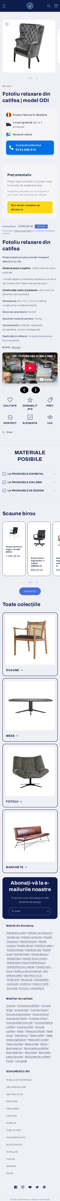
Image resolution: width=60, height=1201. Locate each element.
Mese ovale (31, 1044)
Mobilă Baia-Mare (17, 962)
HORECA (25, 984)
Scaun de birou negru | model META (14, 549)
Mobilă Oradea (43, 945)
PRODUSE (27, 979)
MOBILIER (13, 979)
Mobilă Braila (33, 950)
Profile (9, 1173)
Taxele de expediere (22, 231)
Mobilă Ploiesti (15, 950)
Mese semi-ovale (38, 1039)
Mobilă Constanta (31, 937)
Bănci (43, 1044)
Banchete (31, 1052)
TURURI (10, 1159)
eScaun (16, 347)
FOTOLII (12, 801)
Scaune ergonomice (18, 1014)
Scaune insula (39, 1010)
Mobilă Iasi (13, 937)
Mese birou (21, 1035)
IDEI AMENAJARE (16, 1087)
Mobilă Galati (25, 945)
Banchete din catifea (37, 1057)
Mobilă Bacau (39, 954)
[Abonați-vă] (47, 911)
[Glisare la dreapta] (37, 78)
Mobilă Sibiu (14, 958)
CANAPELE (37, 988)
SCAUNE (12, 670)
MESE (10, 735)
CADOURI (12, 984)
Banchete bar (14, 1052)
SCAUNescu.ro (25, 1199)
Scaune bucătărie (28, 1005)
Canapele (21, 1061)
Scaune (10, 1005)
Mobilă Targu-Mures (35, 958)
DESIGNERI (41, 979)
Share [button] (9, 432)
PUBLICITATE (40, 984)
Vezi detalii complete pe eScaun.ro (25, 207)
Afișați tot (30, 591)
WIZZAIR (11, 1166)
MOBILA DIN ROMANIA (27, 971)
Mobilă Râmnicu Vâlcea (21, 967)
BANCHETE (14, 867)
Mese (20, 1031)
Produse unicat (38, 1018)
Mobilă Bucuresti (16, 933)
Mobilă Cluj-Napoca (40, 933)
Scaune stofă (25, 1027)
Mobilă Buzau (37, 962)
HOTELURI (12, 1152)
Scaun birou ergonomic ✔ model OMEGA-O (38, 562)
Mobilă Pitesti (22, 954)
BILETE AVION (14, 1145)
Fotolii (9, 1061)
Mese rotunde (14, 1044)
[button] (4, 5)
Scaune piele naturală (19, 1022)
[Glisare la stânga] (23, 78)
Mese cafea (37, 1035)
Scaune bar (21, 1010)
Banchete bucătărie (36, 1048)
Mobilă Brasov (28, 941)
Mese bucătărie (35, 1031)
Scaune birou (40, 1014)
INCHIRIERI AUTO (16, 1137)
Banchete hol (14, 1048)
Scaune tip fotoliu (16, 1018)
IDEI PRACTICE (33, 975)
